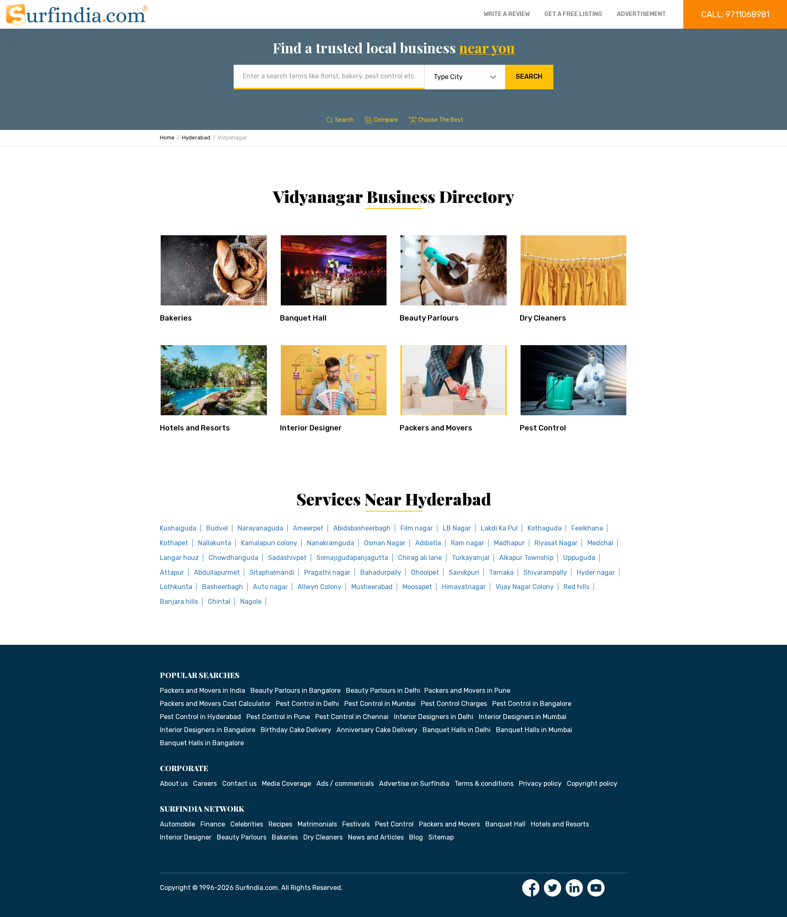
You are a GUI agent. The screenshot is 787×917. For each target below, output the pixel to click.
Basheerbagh (222, 587)
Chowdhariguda (233, 558)
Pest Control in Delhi (307, 704)
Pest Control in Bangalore (531, 704)
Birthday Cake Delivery (296, 730)
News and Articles (376, 837)
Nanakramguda (330, 543)
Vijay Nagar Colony (525, 587)
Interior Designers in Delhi (433, 717)
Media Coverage (286, 783)
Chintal (219, 601)
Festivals (356, 824)
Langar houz (179, 558)
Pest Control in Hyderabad (200, 717)
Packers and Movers (436, 427)
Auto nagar (270, 587)
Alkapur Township (526, 558)
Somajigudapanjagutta (352, 558)
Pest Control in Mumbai (380, 704)
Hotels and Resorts (195, 427)
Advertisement (641, 14)
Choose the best (440, 119)
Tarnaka (501, 572)
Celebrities (246, 824)
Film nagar (416, 528)
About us (174, 783)
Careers (205, 783)
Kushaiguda (178, 528)
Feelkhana (587, 528)
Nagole (251, 601)
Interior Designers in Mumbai (522, 717)
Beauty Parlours (429, 318)
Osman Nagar (384, 543)
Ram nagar (467, 543)
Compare (386, 119)
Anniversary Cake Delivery (377, 730)
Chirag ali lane (420, 558)
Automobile (177, 824)
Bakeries (176, 318)
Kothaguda (545, 528)
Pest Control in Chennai (352, 717)
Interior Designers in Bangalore (207, 730)
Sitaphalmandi (272, 572)
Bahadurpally (380, 572)
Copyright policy (592, 783)
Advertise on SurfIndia (414, 783)
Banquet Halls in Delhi (457, 730)
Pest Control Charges (454, 704)
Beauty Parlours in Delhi (383, 690)
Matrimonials (317, 824)
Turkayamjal (470, 558)
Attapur (172, 572)
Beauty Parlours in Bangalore (295, 690)
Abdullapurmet (217, 572)
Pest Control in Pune (278, 717)
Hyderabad (196, 137)
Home (167, 137)
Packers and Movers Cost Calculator (215, 704)
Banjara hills (179, 601)
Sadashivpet (287, 558)
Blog (416, 837)
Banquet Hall (303, 318)
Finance (212, 824)
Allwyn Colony (319, 587)
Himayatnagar (464, 587)
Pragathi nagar (327, 572)
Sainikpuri (464, 572)
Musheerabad (372, 587)
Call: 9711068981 (735, 14)
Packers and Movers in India (202, 690)
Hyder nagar (596, 572)
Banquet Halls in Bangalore (202, 743)
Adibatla (428, 543)
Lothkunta (176, 587)
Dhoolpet (425, 572)
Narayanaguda (260, 528)
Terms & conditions (484, 783)
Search (529, 76)
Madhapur (509, 543)
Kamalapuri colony (269, 543)
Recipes (280, 824)
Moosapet (417, 587)
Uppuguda (579, 558)
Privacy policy (540, 783)
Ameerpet (308, 528)
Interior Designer (311, 427)
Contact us (239, 783)
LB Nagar (457, 528)
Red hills (576, 587)
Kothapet (174, 543)
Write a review (507, 14)
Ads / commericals (345, 783)
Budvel (217, 528)
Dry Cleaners (543, 318)
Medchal (600, 543)
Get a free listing (573, 14)
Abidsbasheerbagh (362, 528)
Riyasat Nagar (556, 543)
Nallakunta (214, 543)
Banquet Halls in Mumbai (534, 730)
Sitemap (441, 837)
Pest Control (543, 427)
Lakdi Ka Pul (499, 528)
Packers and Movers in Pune (467, 690)
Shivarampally (545, 572)
